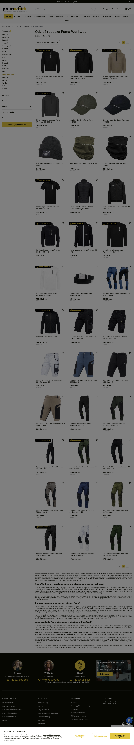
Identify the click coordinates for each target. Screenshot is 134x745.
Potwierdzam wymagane (80, 736)
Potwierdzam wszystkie (120, 736)
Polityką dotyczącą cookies (51, 735)
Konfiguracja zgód (100, 736)
